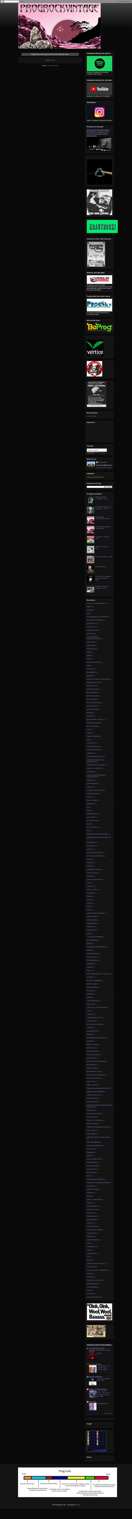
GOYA (89, 910)
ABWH (89, 606)
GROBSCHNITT (92, 923)
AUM (88, 665)
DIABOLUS (90, 804)
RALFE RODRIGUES (94, 1159)
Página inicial (50, 60)
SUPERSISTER (92, 1216)
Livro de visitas (92, 416)
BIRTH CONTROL (93, 696)
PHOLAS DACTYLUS (94, 1113)
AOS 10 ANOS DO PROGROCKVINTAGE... (95, 637)
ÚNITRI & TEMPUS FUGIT (95, 1263)
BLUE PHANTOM (92, 709)
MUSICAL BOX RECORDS (95, 1075)
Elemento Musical (95, 1364)
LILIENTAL (90, 1014)
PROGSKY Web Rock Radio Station (98, 1137)
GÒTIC (89, 906)
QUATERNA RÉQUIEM (94, 1145)
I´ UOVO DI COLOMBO (94, 937)
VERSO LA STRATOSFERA (98, 1389)
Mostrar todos (108, 1413)
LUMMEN (90, 1027)
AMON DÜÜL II (92, 623)
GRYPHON (90, 926)
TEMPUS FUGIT (92, 1226)
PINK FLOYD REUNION (94, 1120)
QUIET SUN (91, 1149)
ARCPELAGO (91, 649)
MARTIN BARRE (92, 1051)
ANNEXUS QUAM (92, 630)
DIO (88, 807)
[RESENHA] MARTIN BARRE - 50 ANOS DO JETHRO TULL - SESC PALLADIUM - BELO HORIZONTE (99, 133)
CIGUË (99, 1353)
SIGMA (89, 1196)
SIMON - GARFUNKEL (94, 1199)
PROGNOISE (91, 1134)
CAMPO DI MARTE (93, 736)
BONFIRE (90, 716)
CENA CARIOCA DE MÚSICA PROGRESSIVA (96, 776)
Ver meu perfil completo (104, 467)
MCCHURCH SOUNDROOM (96, 1061)
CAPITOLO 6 (91, 743)
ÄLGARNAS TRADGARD (95, 620)
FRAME (89, 866)
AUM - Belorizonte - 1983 (103, 556)
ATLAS (89, 659)
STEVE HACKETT (93, 1206)
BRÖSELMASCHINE (93, 723)
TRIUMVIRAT (91, 1246)
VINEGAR (90, 1277)
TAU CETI (90, 1223)
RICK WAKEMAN (92, 1166)
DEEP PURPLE (92, 800)
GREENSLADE (92, 920)
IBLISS (89, 943)
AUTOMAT (90, 669)
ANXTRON (90, 633)
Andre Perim (91, 627)
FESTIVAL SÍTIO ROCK (94, 852)
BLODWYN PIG (92, 706)
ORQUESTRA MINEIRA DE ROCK (98, 1088)
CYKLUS (90, 797)
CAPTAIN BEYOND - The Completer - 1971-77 (103, 508)
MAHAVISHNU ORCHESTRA (96, 1038)
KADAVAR (90, 964)
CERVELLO (90, 780)
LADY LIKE (90, 1004)
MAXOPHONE (91, 1058)
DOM (88, 810)
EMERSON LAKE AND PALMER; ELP (99, 837)
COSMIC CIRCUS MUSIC (95, 790)
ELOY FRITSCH (92, 827)
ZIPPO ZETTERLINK (93, 1297)
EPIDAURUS (91, 846)
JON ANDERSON (92, 960)
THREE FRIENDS (92, 1240)
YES (88, 1290)
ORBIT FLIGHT (92, 1085)
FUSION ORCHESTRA (94, 879)
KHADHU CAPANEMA (94, 980)
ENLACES (92, 1402)
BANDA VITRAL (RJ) (93, 682)
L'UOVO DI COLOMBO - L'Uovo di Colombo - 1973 (103, 578)
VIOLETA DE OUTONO (94, 1280)
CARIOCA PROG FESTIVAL (96, 765)
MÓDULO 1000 (92, 1068)
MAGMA (89, 1034)
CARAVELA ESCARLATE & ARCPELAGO (95, 760)
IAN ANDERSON (92, 940)
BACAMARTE (91, 672)
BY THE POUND (92, 726)
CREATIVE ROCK (92, 794)
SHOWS (89, 1193)
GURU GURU (91, 930)
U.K (88, 1257)
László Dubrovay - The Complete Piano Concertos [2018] (103, 1367)
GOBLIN (89, 896)
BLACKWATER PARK (94, 702)
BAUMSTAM (91, 686)
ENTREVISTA (91, 842)
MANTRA (90, 1041)
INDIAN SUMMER (92, 953)
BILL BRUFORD (92, 692)
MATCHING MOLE (93, 1054)
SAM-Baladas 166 (102, 1403)
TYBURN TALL (92, 1253)
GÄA (88, 883)
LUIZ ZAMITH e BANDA (94, 1024)
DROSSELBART (92, 814)
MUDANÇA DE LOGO (94, 1071)
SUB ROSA (90, 1213)
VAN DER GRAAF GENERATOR (97, 1270)
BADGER (90, 676)
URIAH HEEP (91, 1267)
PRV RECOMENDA (93, 1142)
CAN (88, 740)
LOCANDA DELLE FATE (95, 1017)
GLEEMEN (90, 893)
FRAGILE (90, 862)
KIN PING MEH (92, 984)
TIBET (89, 1243)
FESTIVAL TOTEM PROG (95, 856)
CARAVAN (90, 753)
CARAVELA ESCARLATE (95, 756)
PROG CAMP (91, 1130)
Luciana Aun (102, 462)
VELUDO (90, 1273)
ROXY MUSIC (91, 1172)
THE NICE (90, 1236)
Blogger (77, 1505)
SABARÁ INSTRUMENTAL (95, 1179)
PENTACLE (90, 1110)
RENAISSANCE (92, 1162)
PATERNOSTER (92, 1102)
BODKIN (89, 713)
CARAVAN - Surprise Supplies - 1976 (102, 587)
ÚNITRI (89, 1260)
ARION (89, 655)
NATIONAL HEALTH (93, 1078)
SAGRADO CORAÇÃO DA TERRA (98, 1182)
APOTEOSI (90, 642)
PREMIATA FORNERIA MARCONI (98, 1127)
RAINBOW (90, 1152)
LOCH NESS (91, 1021)
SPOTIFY (90, 1203)
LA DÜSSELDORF (93, 1001)
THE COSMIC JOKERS (94, 1230)
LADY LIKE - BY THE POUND (96, 1007)
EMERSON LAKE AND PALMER (97, 834)
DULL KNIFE (91, 817)
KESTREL (90, 977)
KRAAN (89, 997)
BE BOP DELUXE (92, 689)
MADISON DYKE (92, 1031)
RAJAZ (89, 1155)
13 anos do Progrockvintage (96, 603)
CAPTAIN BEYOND (93, 746)
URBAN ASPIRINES (95, 1377)
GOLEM (89, 900)
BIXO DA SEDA (92, 699)
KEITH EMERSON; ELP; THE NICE (98, 974)
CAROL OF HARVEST (94, 768)
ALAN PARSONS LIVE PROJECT (97, 617)
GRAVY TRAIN (91, 916)
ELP (88, 830)
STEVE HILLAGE (92, 1209)
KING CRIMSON (92, 987)
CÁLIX (89, 729)
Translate (102, 452)
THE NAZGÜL (91, 1233)
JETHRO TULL (92, 957)
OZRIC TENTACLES (93, 1095)
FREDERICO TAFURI (94, 869)
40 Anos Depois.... (101, 566)
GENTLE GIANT (92, 889)
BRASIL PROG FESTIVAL (95, 719)
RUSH (89, 1176)
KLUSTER (90, 991)
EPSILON (90, 849)
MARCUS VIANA (92, 1044)
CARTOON (90, 772)
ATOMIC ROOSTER (93, 662)
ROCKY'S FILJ (91, 1169)
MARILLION (91, 1048)
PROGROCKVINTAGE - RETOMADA (103, 527)
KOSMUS (90, 994)
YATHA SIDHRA (92, 1287)
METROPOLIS (91, 1065)
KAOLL (89, 970)
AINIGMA (90, 610)
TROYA (89, 1250)
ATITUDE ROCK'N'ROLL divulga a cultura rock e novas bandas (99, 1350)
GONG (89, 903)
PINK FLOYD (91, 1117)
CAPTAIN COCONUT (94, 750)
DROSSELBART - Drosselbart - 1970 (101, 498)
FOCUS (89, 859)
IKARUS (89, 950)
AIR (88, 613)
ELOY (89, 824)
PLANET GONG (92, 1123)
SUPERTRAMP (92, 1220)
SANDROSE (91, 1186)
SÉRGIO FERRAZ (93, 1189)
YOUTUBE (90, 1294)
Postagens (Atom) (52, 65)
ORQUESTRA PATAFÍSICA (95, 1092)
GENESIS (90, 886)
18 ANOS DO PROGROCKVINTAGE (102, 517)
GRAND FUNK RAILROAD (95, 913)
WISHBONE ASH (92, 1284)
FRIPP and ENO (92, 873)
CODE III (90, 787)
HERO (89, 933)
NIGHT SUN (91, 1081)
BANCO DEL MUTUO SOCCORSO (98, 679)
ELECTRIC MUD (92, 820)
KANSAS (90, 967)
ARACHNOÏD (91, 645)
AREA (89, 652)
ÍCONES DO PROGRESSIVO (96, 947)
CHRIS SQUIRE (92, 783)
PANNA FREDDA (92, 1098)
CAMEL (89, 733)
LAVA (88, 1011)
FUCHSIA (90, 876)
